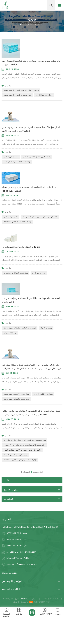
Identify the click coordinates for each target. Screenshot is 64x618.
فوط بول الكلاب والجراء (43, 394)
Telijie (26, 558)
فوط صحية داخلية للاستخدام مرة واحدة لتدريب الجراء (25, 440)
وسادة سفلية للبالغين (44, 95)
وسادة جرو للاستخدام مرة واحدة (16, 394)
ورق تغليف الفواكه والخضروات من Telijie (21, 247)
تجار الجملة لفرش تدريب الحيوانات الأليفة (20, 459)
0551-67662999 (14, 545)
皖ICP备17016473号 (42, 602)
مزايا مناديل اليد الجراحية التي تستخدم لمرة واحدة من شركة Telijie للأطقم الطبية (29, 189)
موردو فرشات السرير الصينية (15, 454)
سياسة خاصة (55, 598)
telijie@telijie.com (28, 552)
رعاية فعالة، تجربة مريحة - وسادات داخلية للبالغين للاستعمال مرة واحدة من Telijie (31, 63)
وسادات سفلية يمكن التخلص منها (17, 161)
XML (45, 598)
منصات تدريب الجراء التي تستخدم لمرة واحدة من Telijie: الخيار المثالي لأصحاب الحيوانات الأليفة (31, 129)
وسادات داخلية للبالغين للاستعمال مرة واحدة (21, 90)
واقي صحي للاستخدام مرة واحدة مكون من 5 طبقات (24, 445)
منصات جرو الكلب (11, 156)
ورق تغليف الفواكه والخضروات (16, 272)
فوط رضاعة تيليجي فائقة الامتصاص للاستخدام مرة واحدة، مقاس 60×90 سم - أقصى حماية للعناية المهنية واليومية (31, 412)
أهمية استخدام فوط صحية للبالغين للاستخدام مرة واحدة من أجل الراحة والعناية (31, 300)
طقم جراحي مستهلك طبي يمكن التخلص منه (40, 216)
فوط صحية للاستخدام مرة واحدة (16, 399)
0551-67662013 (14, 539)
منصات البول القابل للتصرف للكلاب (37, 156)
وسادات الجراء (46, 327)
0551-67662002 (14, 533)
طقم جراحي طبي (11, 216)
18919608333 (33, 564)
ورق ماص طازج (38, 272)
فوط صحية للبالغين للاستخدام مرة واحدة (20, 327)
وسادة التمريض (10, 332)
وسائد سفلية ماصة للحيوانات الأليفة (18, 221)
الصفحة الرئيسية (29, 24)
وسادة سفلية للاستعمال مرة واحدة (17, 95)
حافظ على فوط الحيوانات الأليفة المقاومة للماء (22, 450)
